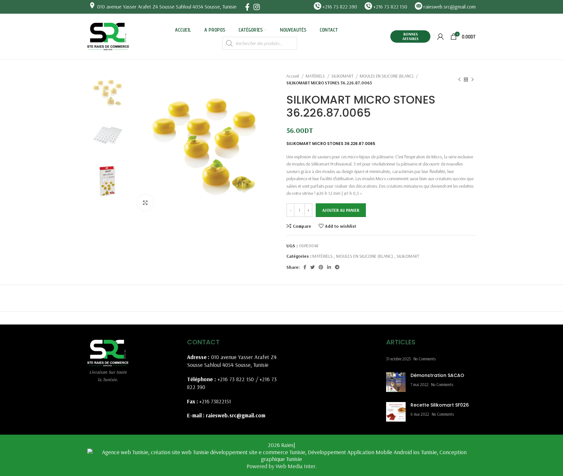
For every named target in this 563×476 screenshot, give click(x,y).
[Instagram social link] (257, 6)
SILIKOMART (342, 76)
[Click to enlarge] (145, 203)
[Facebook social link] (247, 6)
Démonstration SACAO (437, 375)
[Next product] (472, 79)
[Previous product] (459, 79)
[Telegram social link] (337, 267)
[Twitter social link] (312, 267)
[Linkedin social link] (329, 267)
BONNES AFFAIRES (410, 36)
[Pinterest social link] (321, 267)
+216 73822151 (215, 401)
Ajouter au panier (340, 210)
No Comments (424, 358)
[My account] (440, 36)
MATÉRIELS (316, 76)
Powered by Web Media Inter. (282, 466)
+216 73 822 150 (236, 379)
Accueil (293, 76)
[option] (107, 92)
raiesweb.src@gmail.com (235, 415)
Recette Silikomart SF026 (440, 405)
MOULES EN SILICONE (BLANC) (387, 76)
